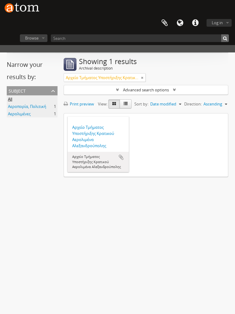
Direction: (193, 104)
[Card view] (114, 104)
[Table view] (126, 104)
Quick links (195, 23)
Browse (32, 38)
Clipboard (164, 23)
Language (180, 23)
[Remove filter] (142, 78)
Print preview (81, 104)
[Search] (225, 38)
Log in (217, 22)
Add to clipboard (121, 157)
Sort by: (141, 104)
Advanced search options (146, 90)
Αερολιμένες (19, 114)
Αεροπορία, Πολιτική (27, 106)
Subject (17, 90)
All (10, 99)
